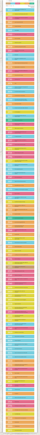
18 (17, 3)
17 (13, 3)
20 (27, 3)
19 (22, 3)
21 (32, 3)
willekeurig (7, 5)
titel (13, 5)
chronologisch (10, 5)
